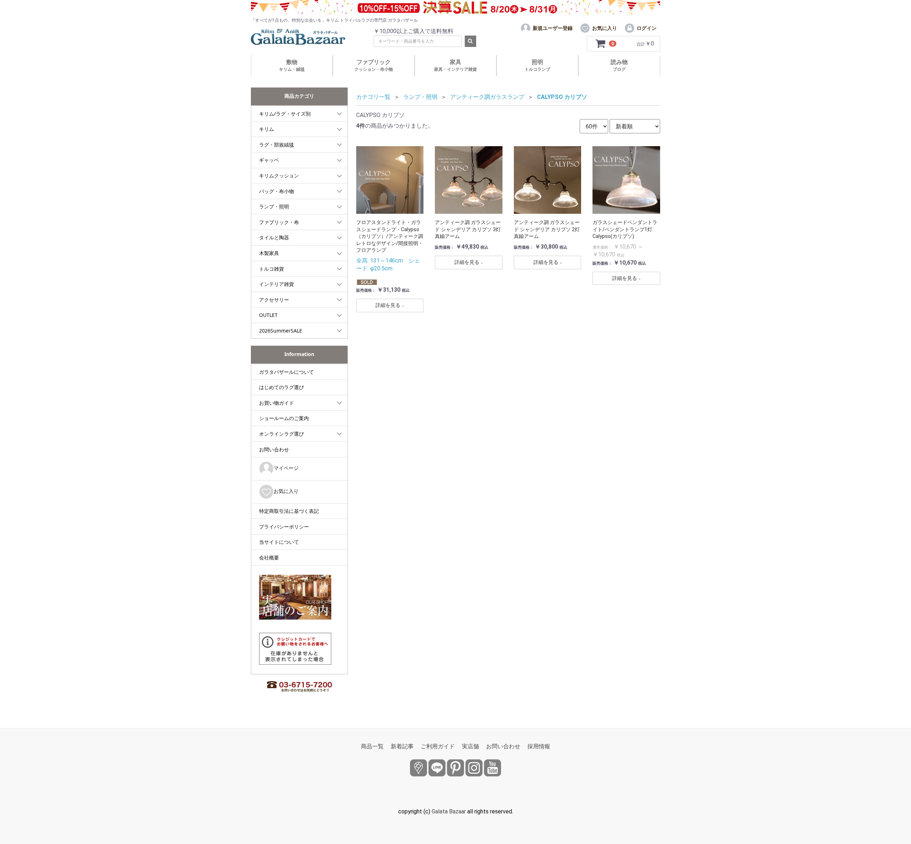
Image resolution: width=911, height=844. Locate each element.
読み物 (619, 65)
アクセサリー (274, 299)
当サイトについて (279, 541)
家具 (455, 65)
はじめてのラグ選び (281, 387)
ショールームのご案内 (284, 418)
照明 (537, 65)
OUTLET (268, 315)
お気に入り (286, 491)
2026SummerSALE (280, 330)
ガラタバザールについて (286, 371)
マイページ (286, 468)
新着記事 (402, 746)
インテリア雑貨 (276, 284)
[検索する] (470, 41)
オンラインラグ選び (281, 433)
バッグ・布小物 (276, 191)
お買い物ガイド (276, 402)
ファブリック (373, 65)
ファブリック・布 (279, 222)
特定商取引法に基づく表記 (289, 511)
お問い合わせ (274, 449)
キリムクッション (279, 175)
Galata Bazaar (449, 811)
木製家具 (269, 253)
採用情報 (538, 746)
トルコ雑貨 (271, 268)
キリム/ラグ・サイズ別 (285, 113)
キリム (266, 129)
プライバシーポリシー (284, 526)
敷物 (292, 65)
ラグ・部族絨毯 (276, 144)
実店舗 (470, 746)
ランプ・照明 (274, 206)
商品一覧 (372, 746)
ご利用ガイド (438, 746)
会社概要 (269, 557)
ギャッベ (269, 159)
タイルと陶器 (274, 237)
